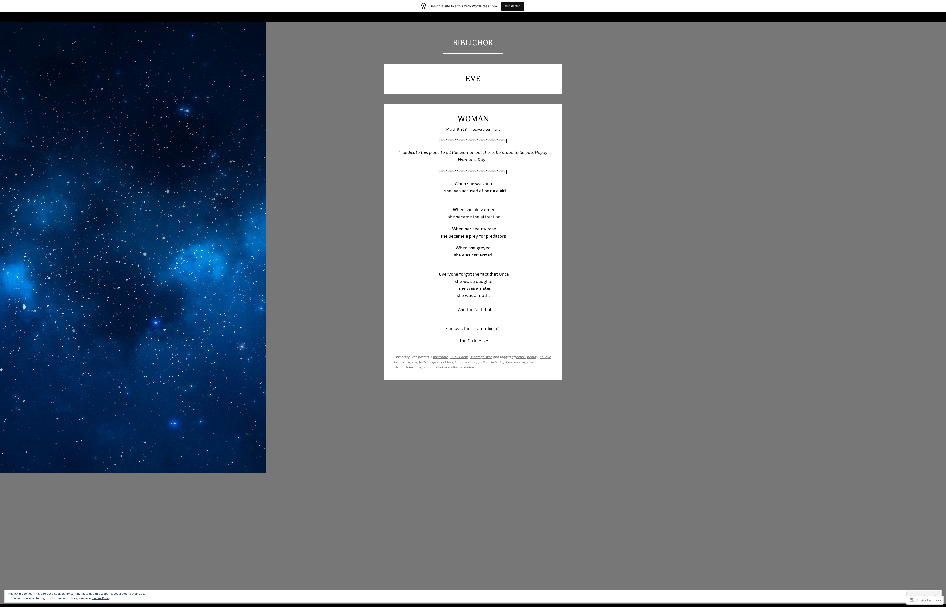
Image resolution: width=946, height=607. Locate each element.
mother (519, 362)
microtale (440, 357)
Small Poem (459, 357)
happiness (463, 362)
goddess (446, 362)
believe (545, 357)
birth (398, 362)
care (406, 362)
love (509, 362)
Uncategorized (481, 357)
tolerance (413, 367)
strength (534, 362)
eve (414, 362)
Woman (473, 119)
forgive (433, 362)
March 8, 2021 (457, 129)
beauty (532, 357)
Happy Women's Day (488, 362)
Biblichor (473, 43)
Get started (513, 6)
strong (399, 367)
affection (519, 357)
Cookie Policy (101, 598)
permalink (466, 367)
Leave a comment (486, 129)
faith (422, 362)
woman (429, 367)
